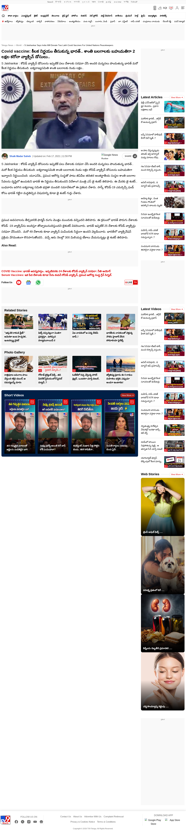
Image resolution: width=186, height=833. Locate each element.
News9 (50, 2)
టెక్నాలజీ (30, 21)
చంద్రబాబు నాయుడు (151, 21)
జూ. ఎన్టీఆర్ (123, 21)
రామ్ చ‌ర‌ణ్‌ (135, 21)
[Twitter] (22, 821)
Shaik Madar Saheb (20, 156)
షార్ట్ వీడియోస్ (106, 16)
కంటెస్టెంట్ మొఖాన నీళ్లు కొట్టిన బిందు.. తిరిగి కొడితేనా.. (86, 447)
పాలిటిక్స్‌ (163, 16)
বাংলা (93, 2)
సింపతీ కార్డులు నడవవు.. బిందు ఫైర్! (117, 447)
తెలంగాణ (55, 16)
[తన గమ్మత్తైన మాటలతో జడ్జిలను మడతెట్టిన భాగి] (20, 426)
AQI (165, 8)
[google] (111, 156)
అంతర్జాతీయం (74, 21)
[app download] (154, 8)
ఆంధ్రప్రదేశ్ (45, 16)
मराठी (76, 2)
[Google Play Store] (153, 822)
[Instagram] (29, 821)
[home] (3, 15)
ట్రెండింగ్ (129, 16)
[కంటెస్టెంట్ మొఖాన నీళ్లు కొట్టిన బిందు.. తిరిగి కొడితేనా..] (86, 426)
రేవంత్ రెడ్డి (167, 21)
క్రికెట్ (36, 16)
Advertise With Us (92, 816)
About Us (77, 816)
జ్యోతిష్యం (20, 21)
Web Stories (150, 474)
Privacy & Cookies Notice (82, 821)
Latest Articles (151, 97)
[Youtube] (19, 282)
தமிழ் (108, 2)
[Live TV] (170, 8)
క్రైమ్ (143, 16)
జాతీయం (119, 16)
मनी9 (126, 2)
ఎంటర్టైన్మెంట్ (26, 16)
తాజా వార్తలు (13, 16)
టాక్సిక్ (39, 21)
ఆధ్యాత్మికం (152, 16)
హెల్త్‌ (136, 16)
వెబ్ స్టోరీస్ (94, 16)
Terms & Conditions (106, 821)
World (19, 45)
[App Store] (174, 822)
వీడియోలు (62, 21)
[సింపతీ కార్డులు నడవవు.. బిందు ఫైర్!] (119, 426)
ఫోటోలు (74, 16)
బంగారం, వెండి (101, 21)
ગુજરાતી (85, 2)
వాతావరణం (49, 21)
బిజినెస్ (84, 16)
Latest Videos (151, 309)
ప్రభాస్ (112, 21)
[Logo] (4, 8)
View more (126, 395)
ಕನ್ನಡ (67, 2)
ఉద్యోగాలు (9, 21)
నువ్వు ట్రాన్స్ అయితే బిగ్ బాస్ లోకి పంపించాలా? (53, 447)
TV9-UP (134, 2)
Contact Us (65, 816)
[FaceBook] (16, 821)
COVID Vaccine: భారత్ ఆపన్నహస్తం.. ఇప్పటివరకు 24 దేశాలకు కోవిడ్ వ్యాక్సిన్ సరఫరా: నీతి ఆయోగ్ (56, 271)
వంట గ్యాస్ (87, 21)
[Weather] (159, 8)
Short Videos (14, 395)
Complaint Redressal (114, 816)
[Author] (4, 156)
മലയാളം (117, 2)
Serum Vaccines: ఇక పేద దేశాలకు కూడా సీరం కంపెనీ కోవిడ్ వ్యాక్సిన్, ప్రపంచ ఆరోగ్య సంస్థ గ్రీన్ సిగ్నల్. (56, 275)
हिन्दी (58, 2)
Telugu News (7, 45)
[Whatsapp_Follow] (38, 282)
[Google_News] (28, 282)
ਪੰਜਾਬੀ (100, 2)
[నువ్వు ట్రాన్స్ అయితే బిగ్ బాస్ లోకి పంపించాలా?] (53, 426)
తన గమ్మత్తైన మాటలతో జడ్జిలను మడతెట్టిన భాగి (17, 447)
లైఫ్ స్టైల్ (65, 16)
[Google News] (41, 821)
